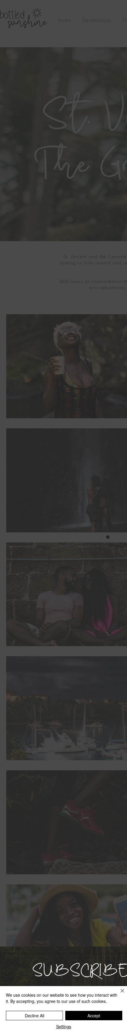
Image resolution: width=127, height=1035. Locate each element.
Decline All (34, 1015)
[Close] (119, 994)
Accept (93, 1015)
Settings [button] (63, 1026)
